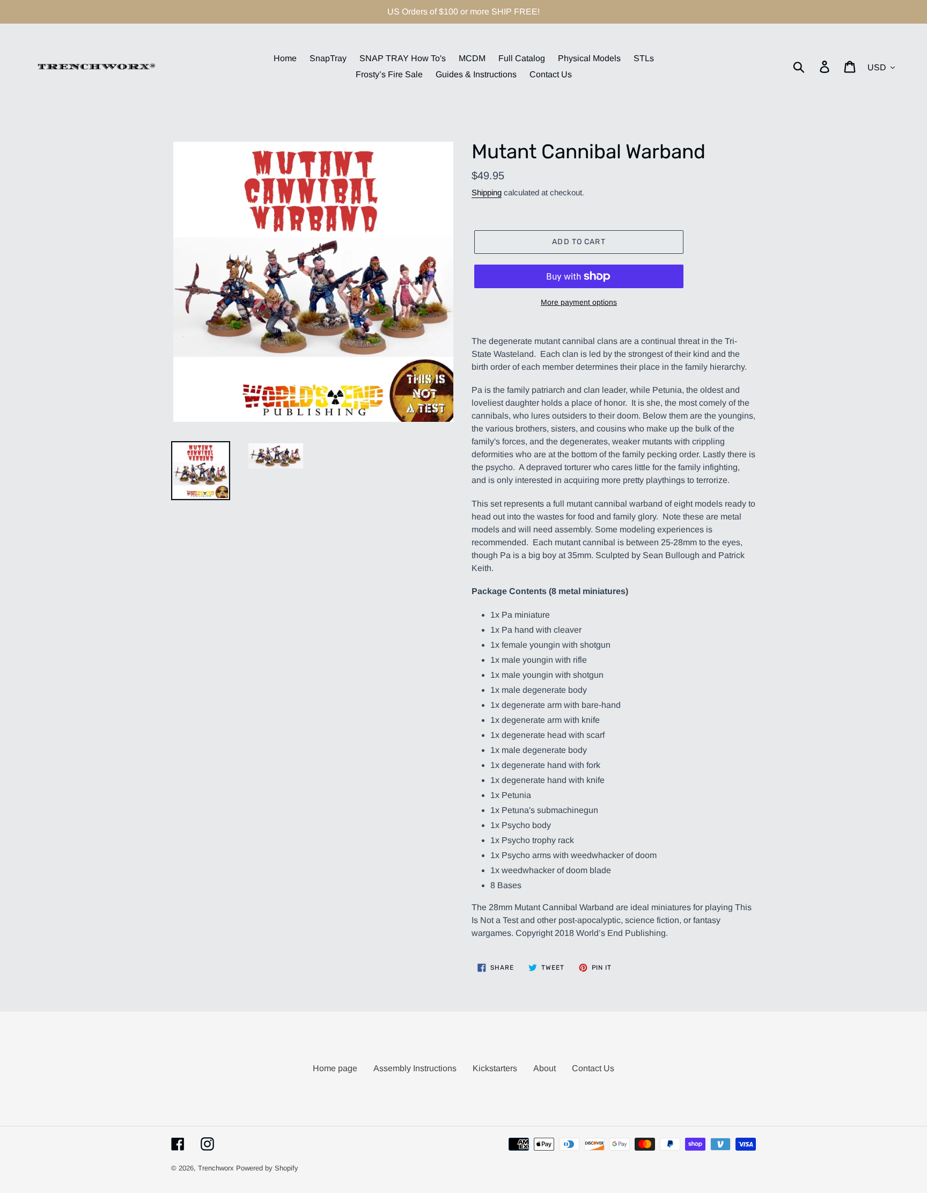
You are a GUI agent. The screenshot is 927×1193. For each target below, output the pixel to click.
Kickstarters (495, 1068)
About (544, 1068)
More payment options (579, 302)
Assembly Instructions (415, 1068)
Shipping (487, 192)
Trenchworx (216, 1168)
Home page (335, 1068)
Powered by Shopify (267, 1168)
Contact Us (593, 1068)
